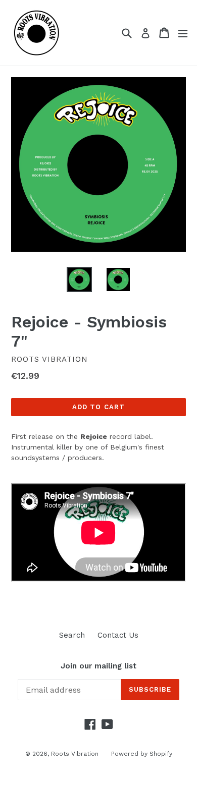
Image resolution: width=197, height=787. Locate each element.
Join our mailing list (98, 665)
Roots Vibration (74, 753)
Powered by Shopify (141, 753)
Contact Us (117, 635)
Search (72, 635)
